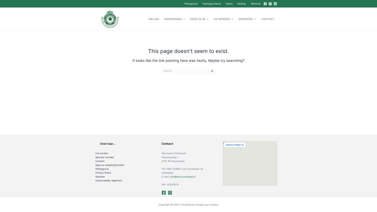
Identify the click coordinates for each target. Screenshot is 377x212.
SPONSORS (246, 19)
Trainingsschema (211, 3)
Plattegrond (190, 3)
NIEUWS (154, 19)
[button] (183, 19)
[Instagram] (270, 3)
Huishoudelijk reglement (108, 180)
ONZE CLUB (197, 19)
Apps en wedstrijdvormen (109, 165)
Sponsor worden (104, 157)
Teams (229, 3)
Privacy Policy (103, 172)
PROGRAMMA (173, 19)
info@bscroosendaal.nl (182, 176)
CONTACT (267, 19)
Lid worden (101, 153)
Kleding (241, 3)
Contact (99, 161)
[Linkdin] (275, 3)
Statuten (100, 176)
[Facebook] (265, 3)
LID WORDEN (222, 19)
